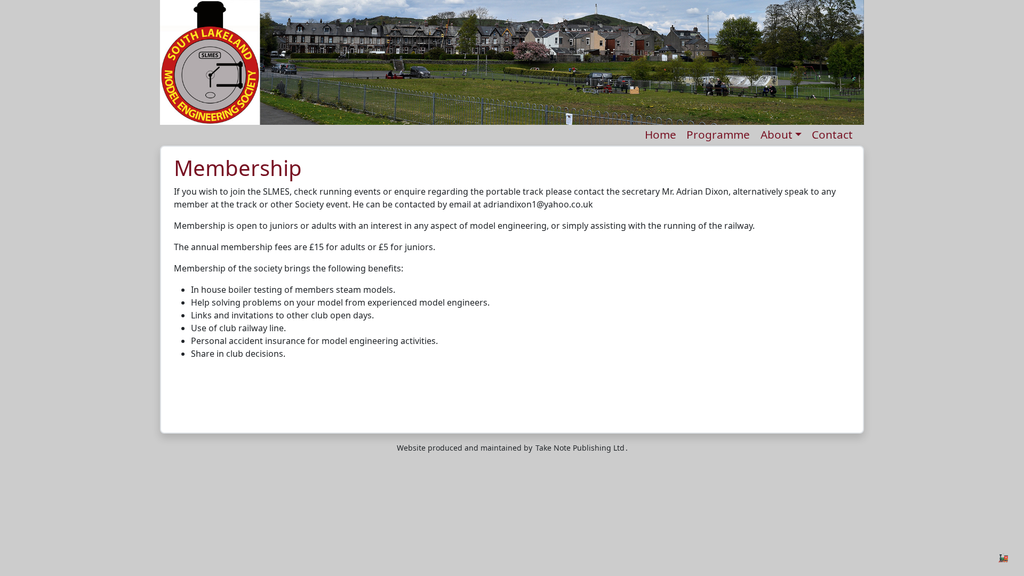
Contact (832, 134)
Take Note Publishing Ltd (580, 448)
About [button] (777, 134)
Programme (718, 134)
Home (660, 134)
